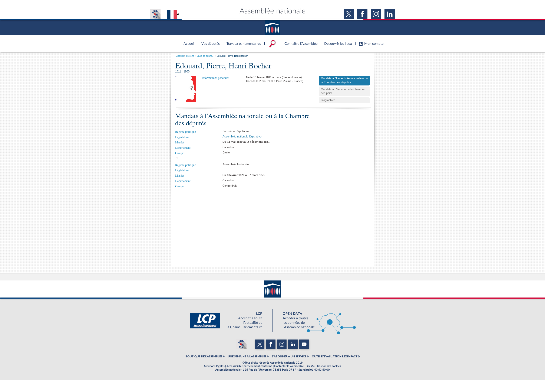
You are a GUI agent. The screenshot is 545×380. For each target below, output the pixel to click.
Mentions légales (214, 366)
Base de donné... (205, 56)
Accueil (180, 56)
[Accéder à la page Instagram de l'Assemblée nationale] (376, 14)
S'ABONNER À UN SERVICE (289, 356)
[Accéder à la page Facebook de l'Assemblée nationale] (362, 14)
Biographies (328, 100)
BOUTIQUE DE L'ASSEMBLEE (203, 356)
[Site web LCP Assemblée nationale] (229, 320)
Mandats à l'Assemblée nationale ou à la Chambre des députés (344, 80)
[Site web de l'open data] (315, 320)
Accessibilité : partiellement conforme (249, 366)
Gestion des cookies (329, 366)
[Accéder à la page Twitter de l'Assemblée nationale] (349, 14)
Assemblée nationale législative (241, 136)
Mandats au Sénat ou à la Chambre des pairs (342, 91)
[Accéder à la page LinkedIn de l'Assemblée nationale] (389, 14)
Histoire (190, 56)
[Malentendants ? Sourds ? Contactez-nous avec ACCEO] (155, 14)
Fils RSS (310, 366)
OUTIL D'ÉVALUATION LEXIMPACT (334, 356)
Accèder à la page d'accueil (187, 41)
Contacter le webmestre (289, 366)
